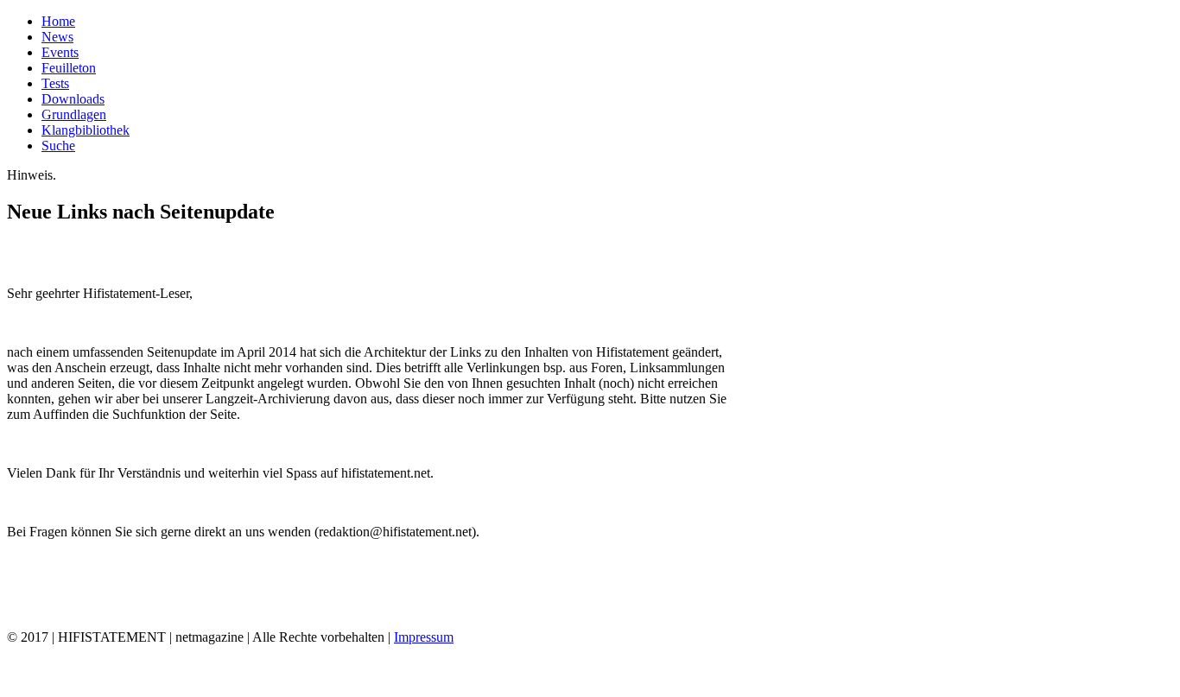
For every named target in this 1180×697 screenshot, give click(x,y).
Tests (55, 83)
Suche (58, 145)
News (57, 36)
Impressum (424, 637)
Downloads (73, 99)
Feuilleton (68, 67)
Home (58, 21)
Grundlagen (73, 114)
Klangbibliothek (85, 130)
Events (60, 52)
